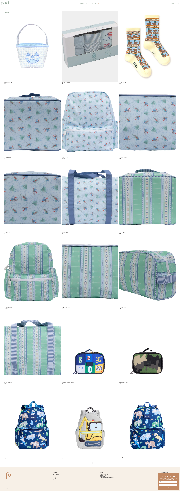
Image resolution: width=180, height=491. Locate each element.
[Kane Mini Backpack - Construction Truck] (90, 421)
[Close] (178, 474)
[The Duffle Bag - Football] (32, 346)
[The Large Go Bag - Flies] (147, 121)
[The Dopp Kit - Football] (147, 271)
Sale (98, 3)
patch (7, 488)
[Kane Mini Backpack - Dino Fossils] (32, 421)
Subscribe (168, 484)
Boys (86, 3)
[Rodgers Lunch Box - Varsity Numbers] (90, 346)
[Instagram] (168, 487)
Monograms (55, 479)
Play (95, 3)
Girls (89, 3)
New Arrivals (82, 3)
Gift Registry (55, 477)
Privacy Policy (55, 475)
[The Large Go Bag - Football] (90, 271)
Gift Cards (54, 478)
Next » (93, 463)
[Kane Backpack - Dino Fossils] (147, 421)
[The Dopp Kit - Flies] (32, 196)
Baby (92, 3)
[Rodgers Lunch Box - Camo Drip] (147, 346)
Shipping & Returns (56, 474)
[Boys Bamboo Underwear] (90, 46)
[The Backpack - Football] (32, 271)
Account (172, 3)
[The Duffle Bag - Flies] (90, 196)
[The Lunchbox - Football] (147, 196)
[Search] (176, 3)
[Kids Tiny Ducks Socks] (147, 46)
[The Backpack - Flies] (90, 121)
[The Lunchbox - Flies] (32, 121)
